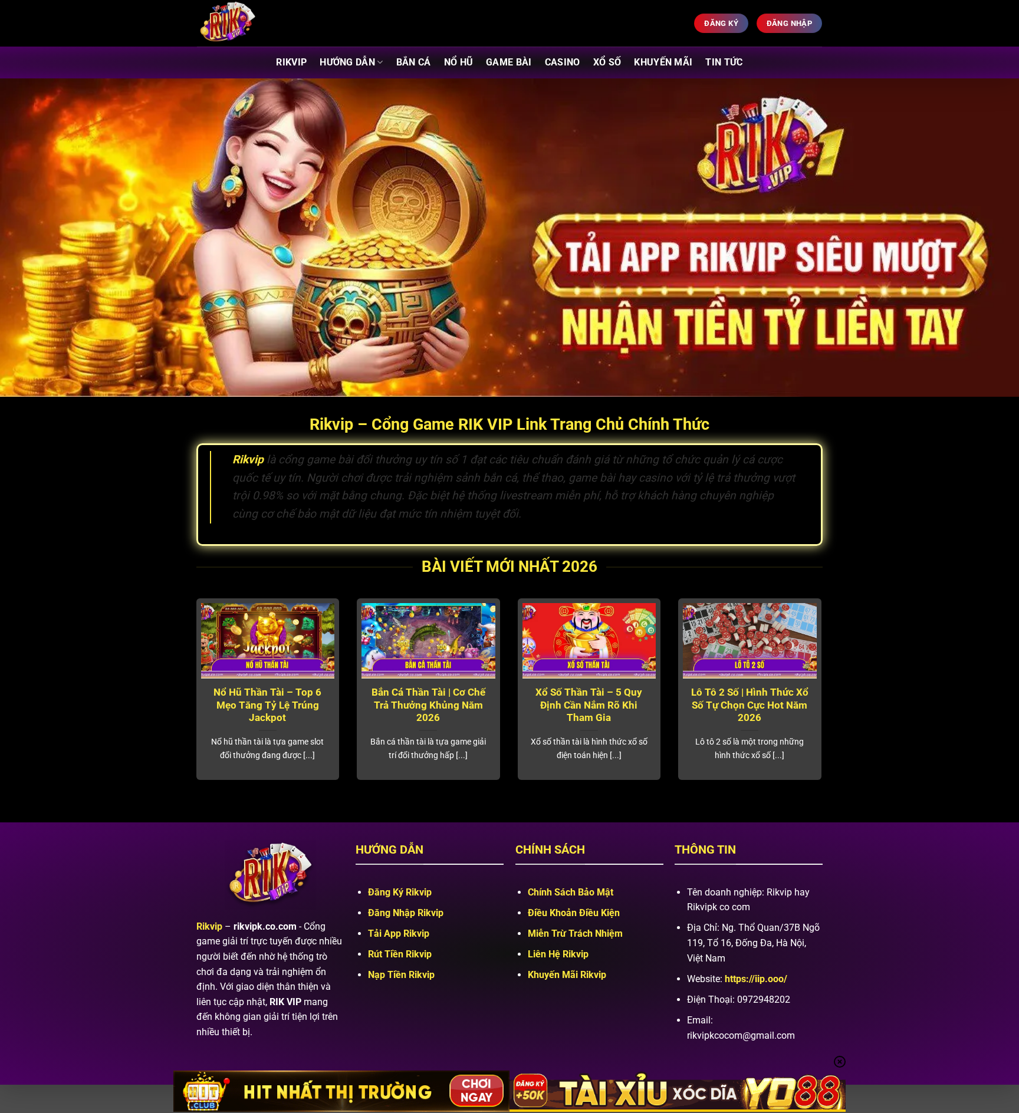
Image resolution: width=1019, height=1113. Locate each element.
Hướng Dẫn (347, 62)
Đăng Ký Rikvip (400, 892)
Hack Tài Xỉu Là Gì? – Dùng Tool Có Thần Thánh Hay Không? (342, 705)
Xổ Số (607, 62)
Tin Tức (723, 62)
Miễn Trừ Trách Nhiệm (575, 933)
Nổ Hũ (459, 62)
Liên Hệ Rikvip (558, 954)
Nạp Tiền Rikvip (401, 974)
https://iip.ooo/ (756, 978)
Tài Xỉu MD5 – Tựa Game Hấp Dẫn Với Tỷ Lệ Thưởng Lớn (503, 705)
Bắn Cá (413, 62)
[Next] (824, 703)
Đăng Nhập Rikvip (405, 912)
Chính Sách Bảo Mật (570, 892)
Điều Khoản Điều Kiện (574, 912)
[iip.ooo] (256, 23)
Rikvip (291, 62)
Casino (562, 62)
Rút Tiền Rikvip (400, 954)
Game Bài (509, 62)
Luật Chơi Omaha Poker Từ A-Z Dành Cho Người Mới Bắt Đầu (664, 705)
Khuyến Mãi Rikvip (567, 974)
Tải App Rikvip (398, 933)
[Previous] (194, 703)
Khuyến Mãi (663, 62)
